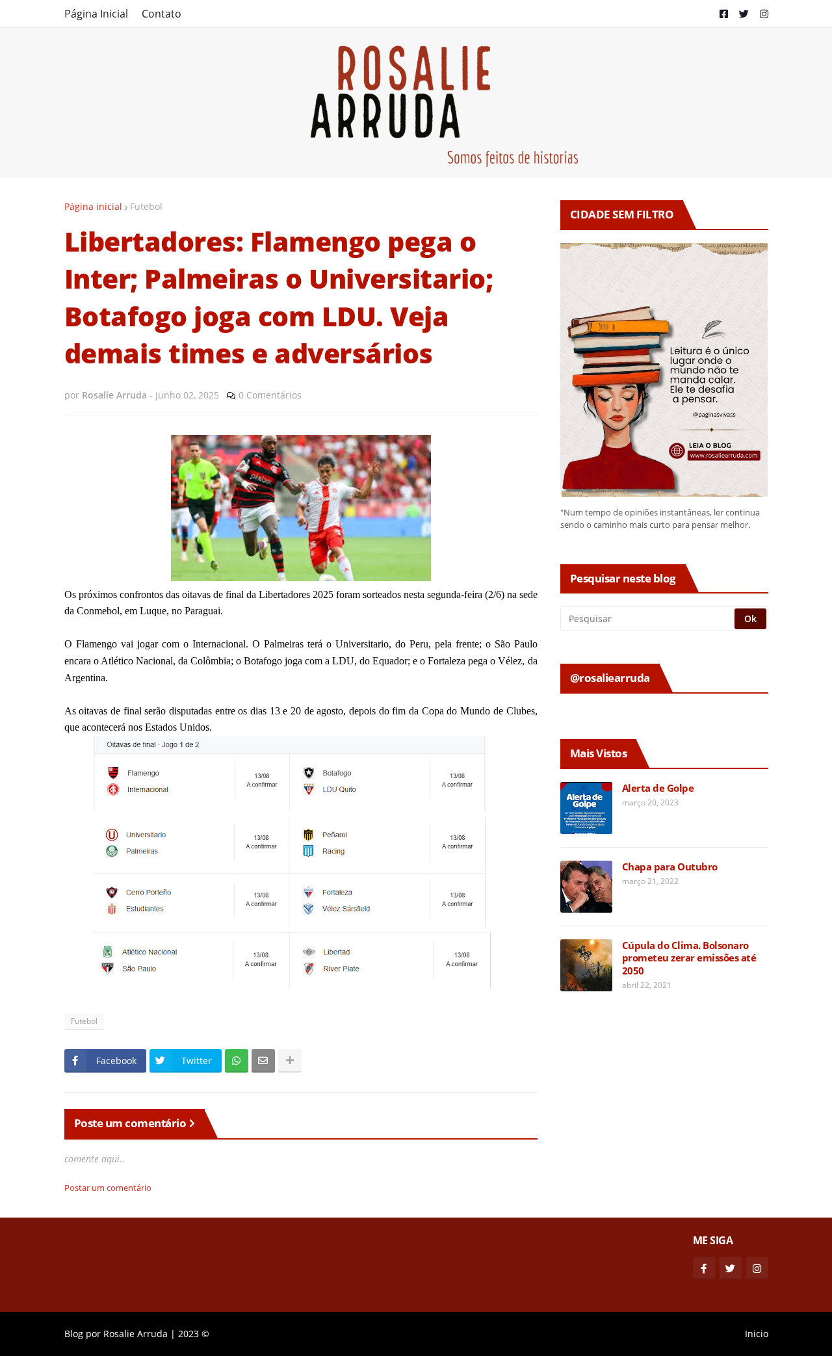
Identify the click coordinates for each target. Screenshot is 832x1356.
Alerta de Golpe (658, 788)
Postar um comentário (107, 1187)
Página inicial (93, 206)
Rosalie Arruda (135, 1333)
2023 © (193, 1333)
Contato (161, 14)
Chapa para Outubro (670, 867)
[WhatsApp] (236, 1061)
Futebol (146, 206)
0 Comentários (270, 395)
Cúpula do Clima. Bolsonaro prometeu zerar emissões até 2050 (689, 958)
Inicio (756, 1333)
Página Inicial (96, 14)
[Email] (263, 1061)
